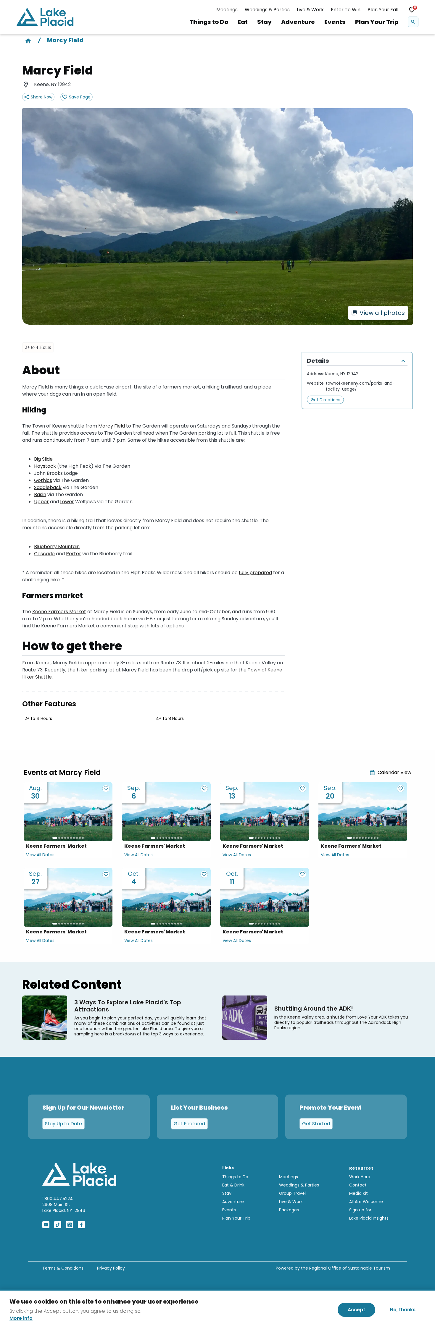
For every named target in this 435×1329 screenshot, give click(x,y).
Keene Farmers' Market (56, 846)
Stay (264, 22)
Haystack (45, 466)
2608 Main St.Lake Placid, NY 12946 (63, 1207)
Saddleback (48, 487)
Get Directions (325, 400)
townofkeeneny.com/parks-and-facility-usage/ (360, 386)
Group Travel (292, 1193)
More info (21, 1318)
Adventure (298, 22)
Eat (243, 22)
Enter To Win (345, 9)
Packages (289, 1210)
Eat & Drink (233, 1185)
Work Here (359, 1177)
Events (335, 22)
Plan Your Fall (383, 9)
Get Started (316, 1123)
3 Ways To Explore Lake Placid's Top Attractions (127, 1006)
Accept (356, 1309)
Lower (67, 501)
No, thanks (402, 1309)
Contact (358, 1185)
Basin (40, 494)
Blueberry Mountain (57, 546)
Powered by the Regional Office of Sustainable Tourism (333, 1268)
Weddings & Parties (267, 9)
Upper (41, 501)
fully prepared (255, 572)
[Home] (28, 40)
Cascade (44, 553)
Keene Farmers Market (59, 611)
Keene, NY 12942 (341, 374)
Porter (73, 553)
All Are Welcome (366, 1202)
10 (83, 838)
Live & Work (310, 9)
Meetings (227, 9)
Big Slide (43, 459)
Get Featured (189, 1123)
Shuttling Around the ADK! (313, 1008)
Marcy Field (111, 426)
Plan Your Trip (376, 22)
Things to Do (208, 22)
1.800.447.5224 (57, 1199)
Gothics (43, 480)
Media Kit (358, 1193)
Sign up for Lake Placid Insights (369, 1214)
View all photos (382, 313)
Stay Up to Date (63, 1123)
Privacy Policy (111, 1268)
